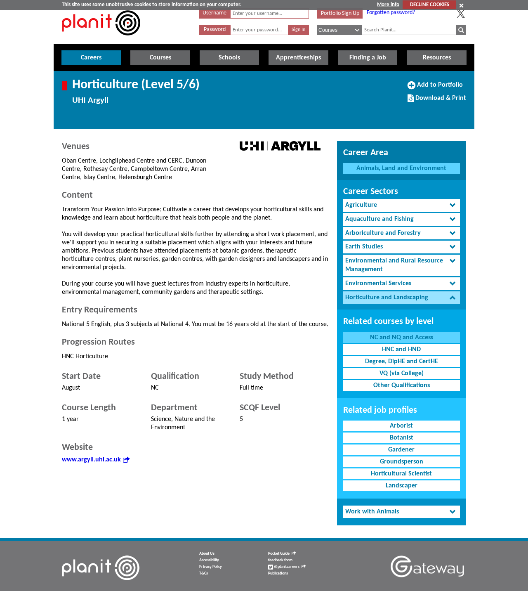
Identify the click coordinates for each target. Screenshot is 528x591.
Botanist (401, 438)
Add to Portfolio (439, 88)
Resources (437, 57)
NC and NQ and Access (401, 337)
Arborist (401, 426)
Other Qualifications (401, 385)
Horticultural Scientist (401, 473)
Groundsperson (401, 462)
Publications (278, 573)
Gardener (401, 450)
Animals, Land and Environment (401, 168)
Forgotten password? (391, 12)
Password (215, 29)
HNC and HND (401, 349)
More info (388, 4)
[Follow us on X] (460, 13)
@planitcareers (286, 567)
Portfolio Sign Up (340, 13)
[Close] (461, 5)
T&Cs (203, 573)
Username (214, 13)
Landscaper (401, 485)
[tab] (401, 205)
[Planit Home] (101, 40)
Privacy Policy (210, 567)
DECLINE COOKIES (429, 4)
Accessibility (209, 560)
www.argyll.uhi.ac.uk (91, 459)
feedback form (280, 560)
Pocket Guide (279, 554)
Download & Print (439, 101)
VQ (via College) (402, 373)
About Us (206, 554)
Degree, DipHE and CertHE (401, 361)
